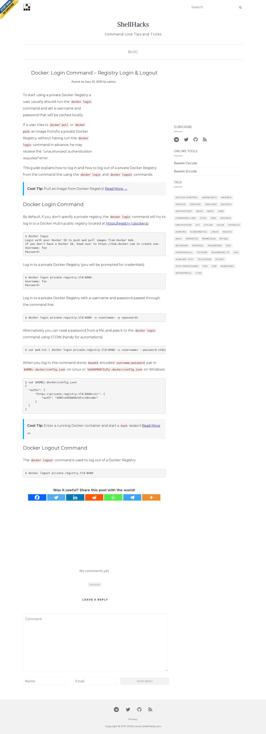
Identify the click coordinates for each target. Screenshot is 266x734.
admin (111, 81)
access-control (187, 197)
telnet (219, 259)
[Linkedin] (75, 497)
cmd (221, 211)
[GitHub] (195, 139)
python (202, 252)
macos (227, 231)
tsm (214, 266)
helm (220, 225)
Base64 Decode (185, 163)
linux (215, 231)
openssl (198, 245)
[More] (151, 497)
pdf (228, 245)
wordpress (183, 273)
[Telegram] (132, 497)
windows (227, 266)
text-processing (187, 266)
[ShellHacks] (27, 7)
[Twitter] (56, 497)
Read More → (116, 189)
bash (199, 211)
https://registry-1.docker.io (127, 223)
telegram (204, 259)
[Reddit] (94, 497)
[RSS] (205, 139)
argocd (226, 204)
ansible (226, 197)
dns (213, 218)
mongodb (209, 238)
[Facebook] (37, 497)
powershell (184, 252)
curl (203, 218)
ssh (236, 252)
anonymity (209, 197)
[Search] (240, 7)
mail (179, 238)
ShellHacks (133, 24)
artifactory (184, 211)
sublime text (184, 259)
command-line (186, 218)
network (182, 245)
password (215, 245)
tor (205, 266)
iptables (234, 225)
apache (181, 204)
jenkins (181, 231)
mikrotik (192, 238)
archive (195, 204)
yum (198, 273)
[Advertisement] (131, 123)
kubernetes (198, 231)
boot (210, 211)
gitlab (208, 225)
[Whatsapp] (113, 497)
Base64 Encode (185, 171)
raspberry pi (220, 252)
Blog (133, 52)
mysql (224, 238)
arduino (211, 204)
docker (95, 584)
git (198, 225)
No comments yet (94, 571)
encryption (184, 225)
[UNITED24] (9, 9)
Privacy (133, 719)
